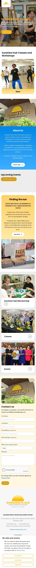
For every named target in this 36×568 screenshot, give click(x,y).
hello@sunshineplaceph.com (18, 529)
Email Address (8, 430)
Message (4, 451)
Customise (18, 560)
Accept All (18, 556)
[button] (16, 45)
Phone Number (8, 437)
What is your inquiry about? (9, 444)
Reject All (18, 565)
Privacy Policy (21, 550)
